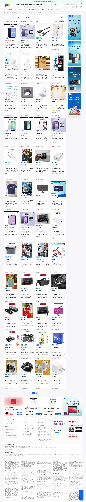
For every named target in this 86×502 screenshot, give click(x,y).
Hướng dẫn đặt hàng (8, 426)
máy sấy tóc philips (76, 493)
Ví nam (22, 497)
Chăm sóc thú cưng (40, 492)
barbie (21, 454)
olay (71, 454)
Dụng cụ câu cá (74, 474)
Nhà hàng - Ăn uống (58, 486)
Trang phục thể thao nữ (73, 470)
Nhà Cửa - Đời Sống (41, 481)
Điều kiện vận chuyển (27, 436)
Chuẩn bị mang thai (10, 468)
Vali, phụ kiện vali (48, 463)
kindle (55, 454)
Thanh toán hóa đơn (56, 484)
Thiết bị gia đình (15, 498)
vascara (6, 454)
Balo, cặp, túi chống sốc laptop (44, 463)
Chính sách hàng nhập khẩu (10, 434)
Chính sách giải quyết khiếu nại (28, 428)
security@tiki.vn (14, 437)
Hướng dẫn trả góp (8, 432)
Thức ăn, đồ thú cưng (11, 478)
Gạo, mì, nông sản (11, 475)
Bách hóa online (58, 467)
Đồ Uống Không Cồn (43, 496)
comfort (77, 454)
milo (39, 454)
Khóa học (62, 484)
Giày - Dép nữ (24, 478)
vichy (17, 455)
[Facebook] (70, 421)
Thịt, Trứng (11, 472)
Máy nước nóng (75, 465)
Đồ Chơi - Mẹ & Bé (9, 461)
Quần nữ (28, 462)
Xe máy (56, 493)
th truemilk (18, 454)
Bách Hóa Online (40, 491)
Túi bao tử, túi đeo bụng (30, 498)
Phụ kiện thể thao (76, 472)
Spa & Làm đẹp (60, 485)
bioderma (34, 454)
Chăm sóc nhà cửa (12, 479)
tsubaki (21, 455)
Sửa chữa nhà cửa (42, 483)
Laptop (47, 479)
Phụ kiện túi (32, 493)
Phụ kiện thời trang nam (43, 468)
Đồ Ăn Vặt (41, 495)
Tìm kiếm (56, 4)
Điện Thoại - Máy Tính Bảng (11, 481)
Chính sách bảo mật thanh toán (28, 425)
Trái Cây (6, 472)
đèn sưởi (74, 492)
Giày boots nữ (25, 481)
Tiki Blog (24, 422)
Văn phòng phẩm (62, 497)
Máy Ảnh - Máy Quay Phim (74, 481)
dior (9, 454)
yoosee (68, 454)
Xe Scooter (62, 493)
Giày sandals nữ (27, 480)
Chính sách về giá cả (42, 427)
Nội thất (42, 484)
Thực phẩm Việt (15, 473)
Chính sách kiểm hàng (9, 429)
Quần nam (28, 470)
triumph (48, 454)
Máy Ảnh (78, 488)
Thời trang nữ (24, 461)
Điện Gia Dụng (8, 497)
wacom (61, 454)
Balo (38, 462)
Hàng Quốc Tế (56, 461)
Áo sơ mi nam (28, 471)
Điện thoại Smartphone (9, 482)
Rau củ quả (9, 473)
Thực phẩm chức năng (11, 489)
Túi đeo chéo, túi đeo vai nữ (26, 492)
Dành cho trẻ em (11, 477)
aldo (45, 454)
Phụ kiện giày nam (26, 488)
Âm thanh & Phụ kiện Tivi (73, 462)
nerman (58, 454)
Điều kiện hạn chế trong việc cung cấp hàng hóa (45, 429)
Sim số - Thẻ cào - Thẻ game (62, 488)
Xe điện (63, 492)
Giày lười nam (23, 486)
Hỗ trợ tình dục (14, 494)
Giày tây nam (29, 486)
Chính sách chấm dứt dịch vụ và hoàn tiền (45, 437)
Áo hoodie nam (26, 472)
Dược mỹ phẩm (15, 495)
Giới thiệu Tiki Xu (26, 431)
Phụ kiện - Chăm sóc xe (57, 492)
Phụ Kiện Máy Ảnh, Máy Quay (74, 482)
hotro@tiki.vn (14, 435)
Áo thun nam (23, 470)
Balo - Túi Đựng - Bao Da (75, 485)
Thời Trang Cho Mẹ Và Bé (9, 462)
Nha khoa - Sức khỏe (59, 487)
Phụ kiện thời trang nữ (41, 467)
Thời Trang (62, 462)
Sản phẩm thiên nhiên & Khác (11, 492)
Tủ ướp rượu (80, 466)
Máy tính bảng (10, 484)
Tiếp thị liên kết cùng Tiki (27, 433)
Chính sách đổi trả (8, 431)
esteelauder (13, 454)
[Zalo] (75, 421)
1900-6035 (10, 420)
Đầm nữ (25, 462)
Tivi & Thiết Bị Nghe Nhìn (59, 470)
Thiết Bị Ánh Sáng (76, 483)
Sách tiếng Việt (55, 497)
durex (30, 454)
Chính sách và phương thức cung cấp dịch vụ (45, 435)
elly (37, 454)
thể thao (40, 6)
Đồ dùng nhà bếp (8, 498)
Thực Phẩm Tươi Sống (10, 470)
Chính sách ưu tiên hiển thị (43, 432)
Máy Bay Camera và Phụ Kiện (75, 488)
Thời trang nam (24, 468)
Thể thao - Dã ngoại (58, 464)
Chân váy (28, 464)
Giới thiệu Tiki (25, 420)
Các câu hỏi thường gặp (9, 423)
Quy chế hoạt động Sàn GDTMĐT (44, 420)
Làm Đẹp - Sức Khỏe (9, 486)
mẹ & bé (24, 6)
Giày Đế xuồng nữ (28, 482)
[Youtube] (73, 421)
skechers (42, 454)
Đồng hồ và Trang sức (41, 470)
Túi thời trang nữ (24, 491)
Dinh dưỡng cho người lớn (11, 466)
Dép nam (26, 487)
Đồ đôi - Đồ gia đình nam (29, 473)
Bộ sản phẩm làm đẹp (11, 495)
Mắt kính (46, 467)
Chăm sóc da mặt (8, 488)
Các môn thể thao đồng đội (76, 475)
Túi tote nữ (28, 493)
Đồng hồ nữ (43, 471)
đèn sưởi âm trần (74, 499)
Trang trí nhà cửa (40, 482)
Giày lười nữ (30, 481)
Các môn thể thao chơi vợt (76, 476)
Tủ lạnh (72, 463)
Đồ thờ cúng (41, 487)
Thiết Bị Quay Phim (75, 487)
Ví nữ (32, 492)
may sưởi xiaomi (74, 495)
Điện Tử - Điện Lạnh (73, 461)
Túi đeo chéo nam (27, 497)
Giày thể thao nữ (78, 477)
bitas (80, 454)
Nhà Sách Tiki (56, 496)
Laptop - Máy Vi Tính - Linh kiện (44, 474)
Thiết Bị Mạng (43, 478)
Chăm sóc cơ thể (11, 490)
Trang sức (39, 471)
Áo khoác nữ (29, 463)
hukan (14, 455)
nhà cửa (33, 6)
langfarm (10, 455)
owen (24, 454)
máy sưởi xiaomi (77, 496)
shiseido (6, 455)
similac (74, 454)
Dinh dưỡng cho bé (10, 465)
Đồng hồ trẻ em (48, 472)
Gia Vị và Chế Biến (42, 494)
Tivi (71, 465)
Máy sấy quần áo (74, 466)
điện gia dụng (16, 6)
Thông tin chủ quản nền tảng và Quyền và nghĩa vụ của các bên (45, 440)
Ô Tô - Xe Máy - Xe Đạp (58, 491)
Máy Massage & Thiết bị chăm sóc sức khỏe (12, 491)
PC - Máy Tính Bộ (42, 479)
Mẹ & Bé (59, 466)
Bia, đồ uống (9, 476)
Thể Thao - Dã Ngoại (73, 468)
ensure (27, 454)
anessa (65, 454)
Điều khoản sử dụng (26, 430)
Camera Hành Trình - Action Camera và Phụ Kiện (75, 484)
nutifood (51, 454)
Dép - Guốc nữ (29, 479)
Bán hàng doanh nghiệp (27, 434)
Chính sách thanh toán (42, 431)
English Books (59, 498)
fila (18, 455)
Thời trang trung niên (27, 466)
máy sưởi (70, 492)
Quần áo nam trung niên (27, 475)
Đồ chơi (16, 462)
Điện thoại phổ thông (11, 483)
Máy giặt (72, 464)
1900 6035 (10, 449)
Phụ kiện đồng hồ (42, 472)
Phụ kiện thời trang (41, 465)
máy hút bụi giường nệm (75, 497)
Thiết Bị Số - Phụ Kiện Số (58, 473)
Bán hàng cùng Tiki (41, 422)
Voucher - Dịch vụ (57, 483)
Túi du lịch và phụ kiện (43, 462)
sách (37, 6)
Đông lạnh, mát (13, 474)
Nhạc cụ (45, 487)
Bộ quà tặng (42, 497)
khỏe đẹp (29, 6)
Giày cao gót (23, 479)
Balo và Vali (39, 461)
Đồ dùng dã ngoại (76, 471)
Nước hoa (9, 494)
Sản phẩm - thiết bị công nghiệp (60, 469)
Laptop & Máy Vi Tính (61, 468)
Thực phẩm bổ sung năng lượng (76, 478)
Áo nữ (22, 462)
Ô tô (59, 493)
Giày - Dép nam (24, 484)
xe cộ (21, 6)
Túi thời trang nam (25, 496)
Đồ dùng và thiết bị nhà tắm (44, 485)
